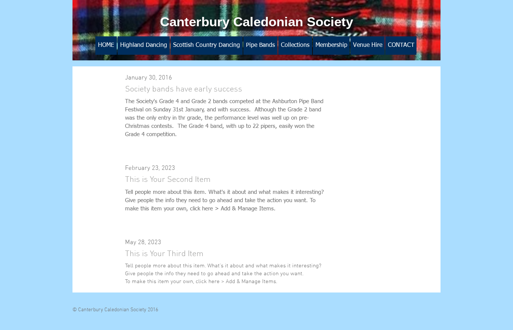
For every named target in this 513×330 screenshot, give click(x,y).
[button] (260, 45)
